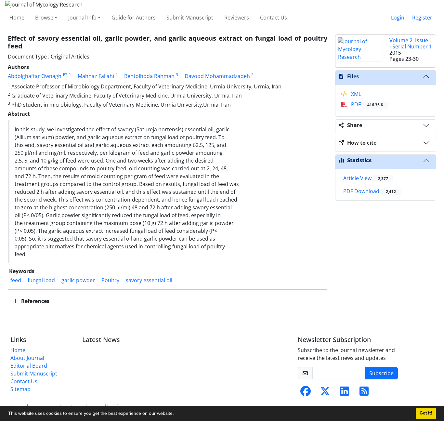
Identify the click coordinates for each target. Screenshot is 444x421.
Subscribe (381, 373)
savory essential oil (149, 280)
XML (355, 94)
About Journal (27, 358)
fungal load (41, 280)
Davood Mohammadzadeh (217, 76)
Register (422, 17)
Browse (44, 17)
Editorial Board (28, 365)
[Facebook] (305, 393)
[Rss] (364, 393)
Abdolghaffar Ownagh (34, 76)
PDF (366, 104)
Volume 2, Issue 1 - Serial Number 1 (410, 43)
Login (397, 17)
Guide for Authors (133, 17)
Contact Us (273, 17)
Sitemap (20, 389)
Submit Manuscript (189, 17)
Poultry (110, 280)
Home (16, 17)
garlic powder (78, 280)
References (34, 301)
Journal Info (82, 17)
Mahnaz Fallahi (96, 76)
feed (15, 280)
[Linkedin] (344, 393)
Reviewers (236, 17)
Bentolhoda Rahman (149, 76)
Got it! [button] (426, 413)
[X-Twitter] (325, 393)
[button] (176, 414)
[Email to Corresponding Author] (65, 74)
